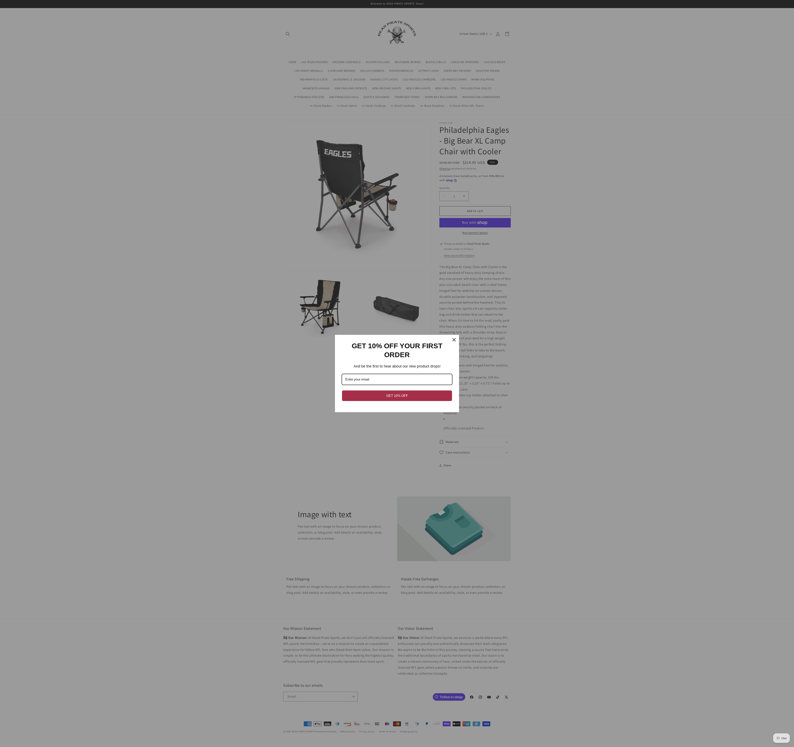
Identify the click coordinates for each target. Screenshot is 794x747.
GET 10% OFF (397, 395)
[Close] (454, 340)
